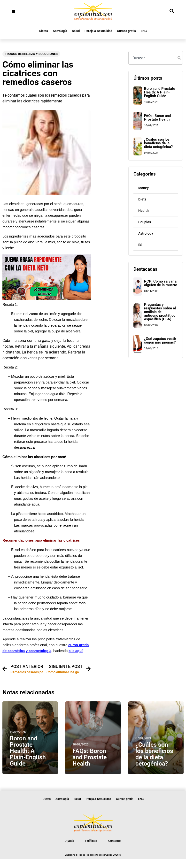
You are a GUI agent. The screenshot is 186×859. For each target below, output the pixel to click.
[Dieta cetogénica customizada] (46, 298)
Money (143, 188)
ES (140, 245)
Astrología (60, 31)
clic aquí (76, 651)
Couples (144, 222)
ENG (144, 31)
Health (143, 211)
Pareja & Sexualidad (98, 31)
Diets (142, 199)
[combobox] (155, 58)
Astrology (145, 233)
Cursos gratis (126, 31)
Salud (76, 31)
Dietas (43, 31)
